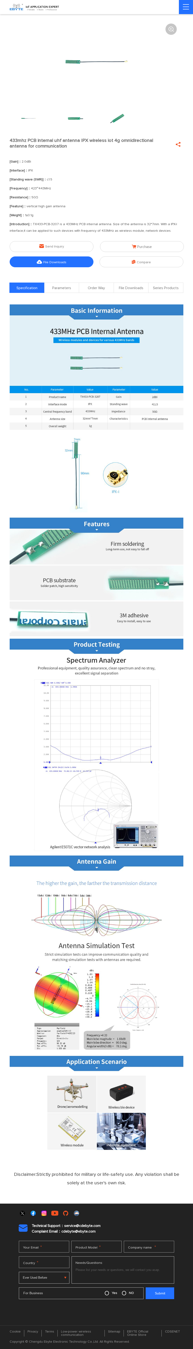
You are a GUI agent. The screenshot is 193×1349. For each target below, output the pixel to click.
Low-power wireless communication (76, 1333)
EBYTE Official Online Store (137, 1333)
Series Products (166, 288)
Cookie (15, 1331)
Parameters (61, 288)
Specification (26, 288)
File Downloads (51, 262)
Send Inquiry (51, 246)
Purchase (142, 247)
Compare (141, 262)
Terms (49, 1331)
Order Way (96, 288)
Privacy (33, 1331)
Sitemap (114, 1331)
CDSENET (172, 1331)
